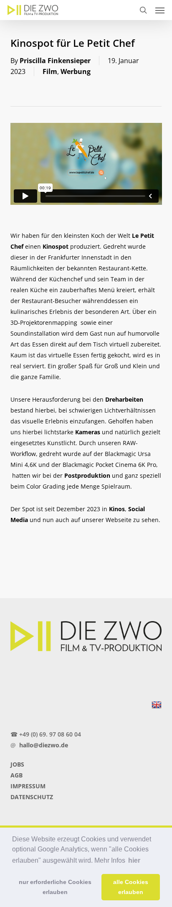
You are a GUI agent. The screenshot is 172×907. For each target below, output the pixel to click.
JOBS (17, 764)
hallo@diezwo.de (43, 745)
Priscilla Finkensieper (55, 60)
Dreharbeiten (124, 399)
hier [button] (134, 860)
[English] (157, 705)
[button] (159, 10)
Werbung (76, 71)
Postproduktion (87, 475)
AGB (16, 775)
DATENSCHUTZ (31, 797)
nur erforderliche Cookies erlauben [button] (55, 887)
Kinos (117, 509)
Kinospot (55, 246)
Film (50, 71)
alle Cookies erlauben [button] (130, 887)
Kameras (87, 432)
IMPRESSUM (28, 786)
